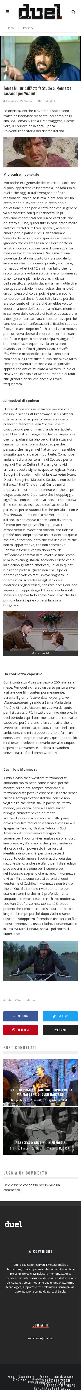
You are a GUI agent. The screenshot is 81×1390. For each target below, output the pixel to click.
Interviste (50, 1380)
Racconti (43, 1383)
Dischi (66, 1380)
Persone (28, 101)
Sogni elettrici (26, 1376)
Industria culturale (64, 1376)
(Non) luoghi (20, 1379)
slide (8, 1000)
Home (11, 1376)
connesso (30, 1185)
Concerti (59, 1383)
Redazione (11, 101)
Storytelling (38, 1379)
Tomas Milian (25, 1000)
